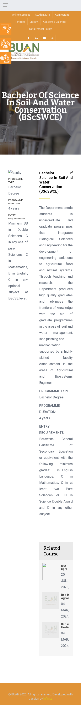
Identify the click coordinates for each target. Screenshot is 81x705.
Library (34, 21)
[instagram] (52, 38)
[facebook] (28, 38)
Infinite (47, 698)
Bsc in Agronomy (68, 596)
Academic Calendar (54, 21)
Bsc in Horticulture (69, 626)
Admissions (62, 14)
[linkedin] (36, 38)
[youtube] (44, 38)
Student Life (42, 14)
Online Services (21, 14)
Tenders (20, 21)
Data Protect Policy (40, 28)
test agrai (64, 567)
